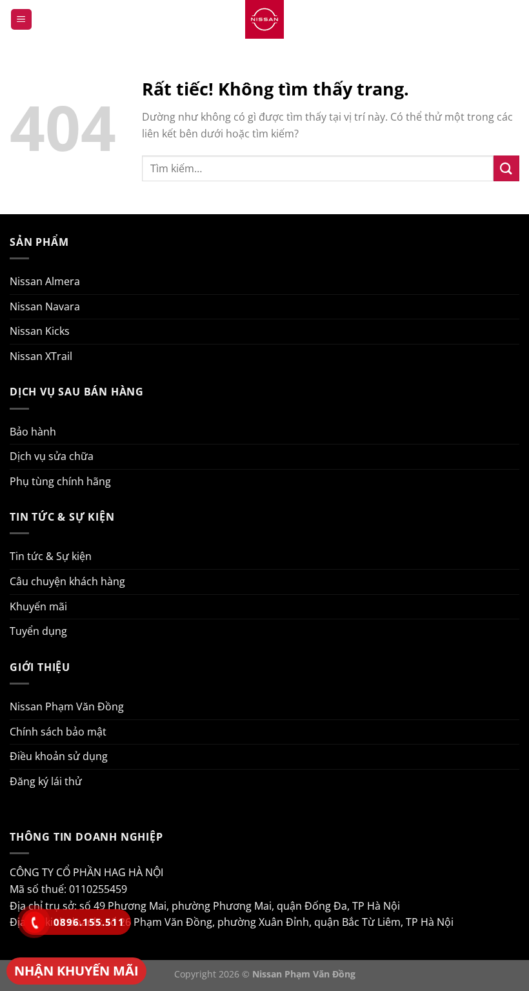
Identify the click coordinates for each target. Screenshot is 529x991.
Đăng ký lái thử (46, 781)
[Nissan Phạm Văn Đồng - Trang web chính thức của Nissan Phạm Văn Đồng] (264, 19)
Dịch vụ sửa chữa (52, 456)
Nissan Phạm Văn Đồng (67, 706)
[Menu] (21, 19)
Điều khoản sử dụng (59, 756)
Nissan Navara (45, 306)
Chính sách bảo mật (58, 732)
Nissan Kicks (40, 331)
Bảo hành (33, 432)
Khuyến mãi (38, 606)
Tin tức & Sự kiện (51, 556)
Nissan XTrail (41, 356)
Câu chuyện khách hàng (67, 581)
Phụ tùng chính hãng (60, 481)
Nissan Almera (45, 281)
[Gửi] (506, 168)
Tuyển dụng (38, 631)
